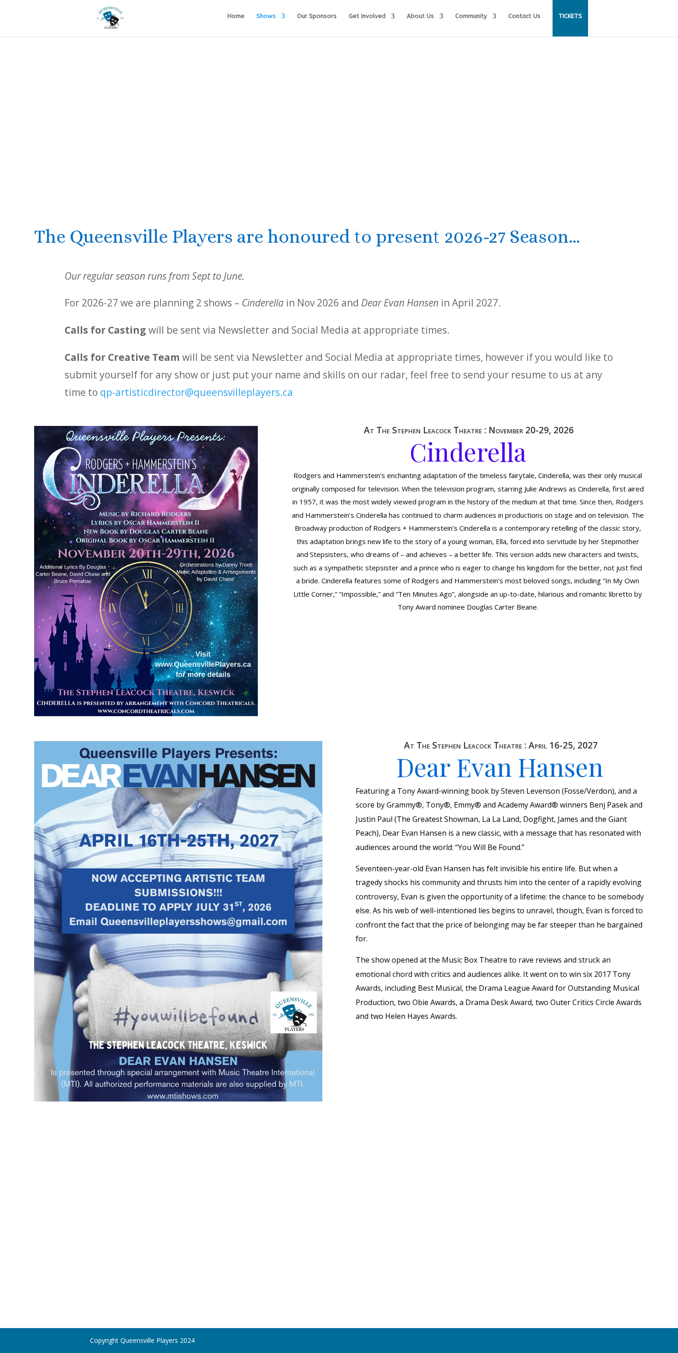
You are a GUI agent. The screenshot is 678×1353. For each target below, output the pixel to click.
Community (471, 16)
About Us (420, 16)
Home (235, 16)
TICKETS (570, 15)
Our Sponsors (317, 16)
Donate (203, 1256)
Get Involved (367, 16)
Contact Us (524, 16)
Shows (266, 16)
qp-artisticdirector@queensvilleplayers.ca (196, 392)
